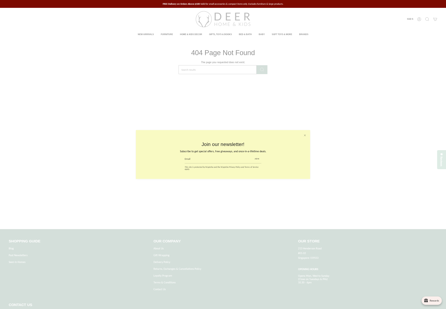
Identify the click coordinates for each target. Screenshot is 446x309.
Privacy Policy (234, 167)
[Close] (305, 135)
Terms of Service (252, 167)
